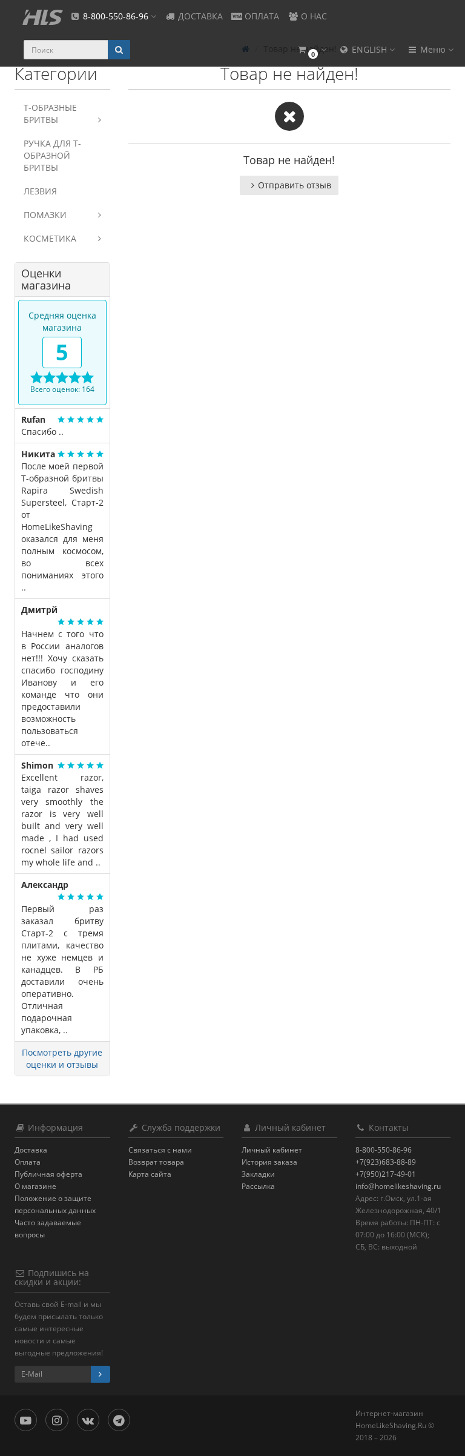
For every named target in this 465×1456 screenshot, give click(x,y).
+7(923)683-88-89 (385, 1162)
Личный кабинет (272, 1150)
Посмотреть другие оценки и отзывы (62, 1058)
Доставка (31, 1150)
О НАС (312, 16)
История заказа (269, 1162)
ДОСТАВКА (199, 16)
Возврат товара (156, 1162)
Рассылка (258, 1186)
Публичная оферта (48, 1174)
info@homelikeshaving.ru (398, 1186)
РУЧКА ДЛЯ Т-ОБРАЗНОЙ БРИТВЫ (52, 155)
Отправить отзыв (294, 185)
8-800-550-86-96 (383, 1150)
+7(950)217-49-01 (385, 1174)
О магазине (35, 1186)
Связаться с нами (160, 1150)
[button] (311, 50)
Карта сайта (149, 1174)
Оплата (28, 1162)
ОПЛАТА (260, 16)
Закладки (258, 1174)
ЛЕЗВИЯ (40, 191)
